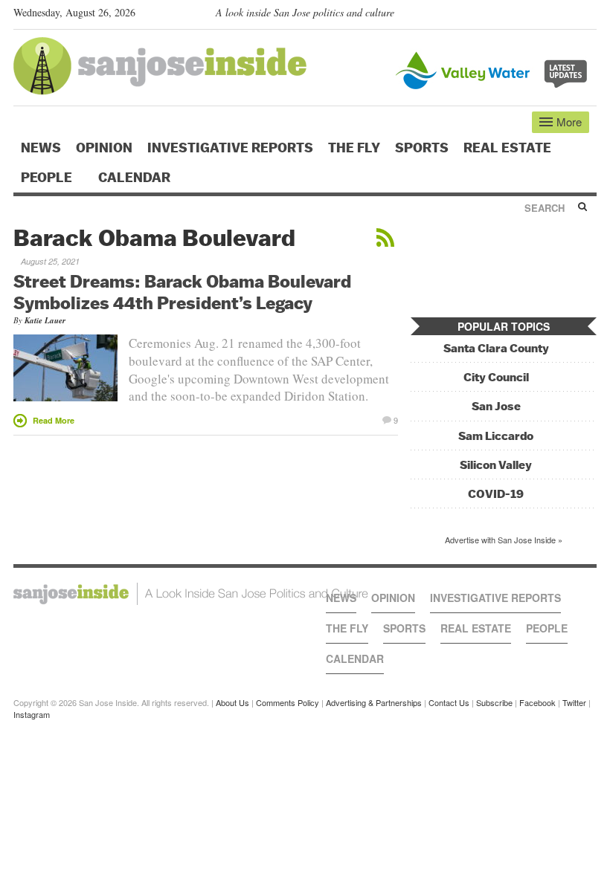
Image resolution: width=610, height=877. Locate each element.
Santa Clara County (496, 348)
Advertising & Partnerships (374, 702)
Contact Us (448, 702)
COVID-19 (496, 494)
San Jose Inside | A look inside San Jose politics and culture (190, 594)
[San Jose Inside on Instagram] (589, 15)
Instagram (31, 714)
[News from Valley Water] (494, 68)
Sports (422, 148)
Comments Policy (287, 702)
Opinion (104, 148)
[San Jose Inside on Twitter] (546, 15)
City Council (496, 377)
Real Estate (507, 148)
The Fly (354, 148)
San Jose (496, 406)
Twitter (574, 702)
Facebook (537, 702)
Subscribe (494, 702)
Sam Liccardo (495, 436)
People (48, 177)
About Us (232, 702)
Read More (53, 420)
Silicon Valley (496, 465)
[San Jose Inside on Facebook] (567, 15)
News (41, 148)
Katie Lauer (45, 320)
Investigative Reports (230, 148)
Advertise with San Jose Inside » (503, 540)
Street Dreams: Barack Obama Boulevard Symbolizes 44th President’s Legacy (182, 292)
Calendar (135, 177)
